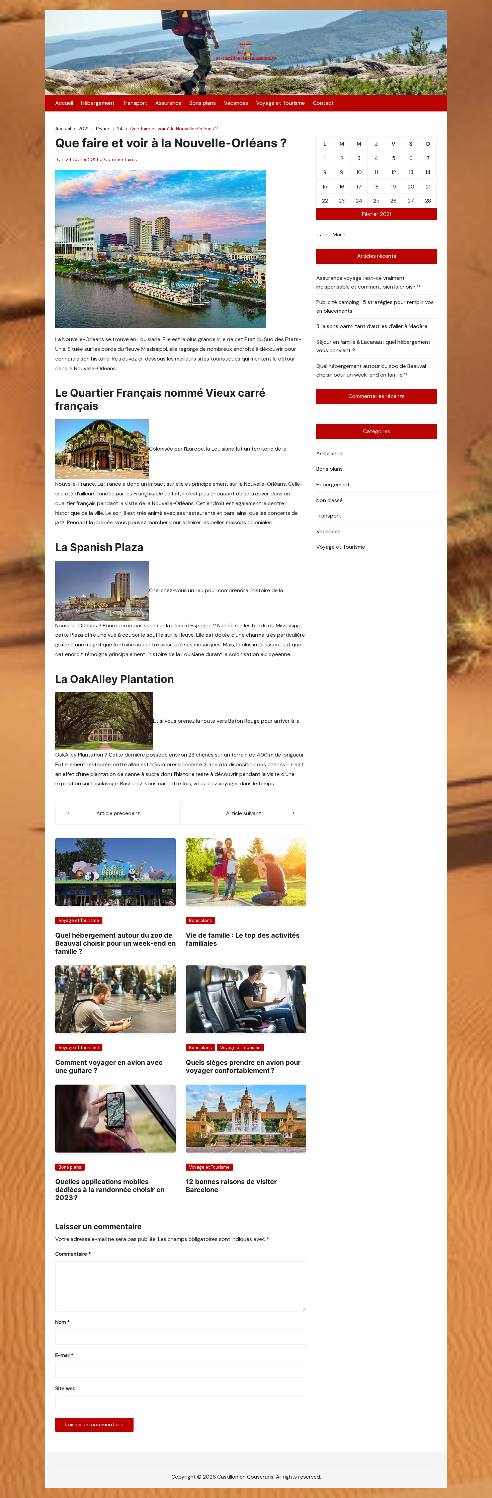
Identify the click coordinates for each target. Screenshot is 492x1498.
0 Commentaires (118, 159)
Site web (65, 1388)
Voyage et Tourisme (280, 102)
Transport (134, 102)
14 (428, 172)
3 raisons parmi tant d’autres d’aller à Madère (371, 326)
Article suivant (243, 813)
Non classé (329, 500)
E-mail (64, 1355)
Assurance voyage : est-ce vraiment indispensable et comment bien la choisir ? (368, 282)
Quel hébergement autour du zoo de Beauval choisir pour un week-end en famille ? (115, 943)
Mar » (339, 234)
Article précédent (118, 813)
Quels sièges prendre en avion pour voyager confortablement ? (243, 1066)
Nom (62, 1322)
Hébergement (97, 102)
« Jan (322, 234)
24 (359, 200)
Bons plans (202, 102)
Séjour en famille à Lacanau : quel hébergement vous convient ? (373, 346)
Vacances (236, 102)
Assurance (168, 102)
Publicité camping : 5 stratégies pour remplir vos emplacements (375, 306)
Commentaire (73, 1254)
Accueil (64, 102)
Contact (323, 102)
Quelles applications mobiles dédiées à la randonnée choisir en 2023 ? (109, 1190)
